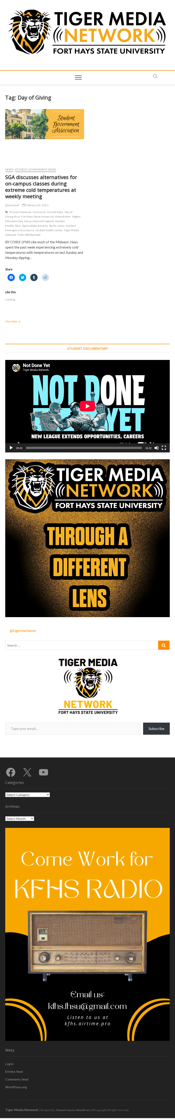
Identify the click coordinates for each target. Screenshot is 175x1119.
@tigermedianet (23, 630)
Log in (9, 1064)
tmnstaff (13, 205)
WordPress (83, 1110)
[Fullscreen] (164, 448)
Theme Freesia (65, 1110)
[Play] (11, 448)
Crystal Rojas (55, 212)
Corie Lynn (39, 212)
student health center (49, 230)
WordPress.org (16, 1087)
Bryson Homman (20, 212)
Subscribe (156, 728)
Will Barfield (33, 234)
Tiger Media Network (21, 1110)
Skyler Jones (57, 225)
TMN (20, 234)
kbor (18, 225)
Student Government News (35, 169)
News (9, 169)
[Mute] (156, 448)
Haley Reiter (63, 216)
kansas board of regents (39, 221)
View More (18, 321)
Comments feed (16, 1079)
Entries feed (14, 1071)
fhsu (17, 216)
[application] (87, 406)
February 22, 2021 (37, 205)
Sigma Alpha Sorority (35, 225)
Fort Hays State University (37, 216)
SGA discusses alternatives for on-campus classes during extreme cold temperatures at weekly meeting (41, 187)
